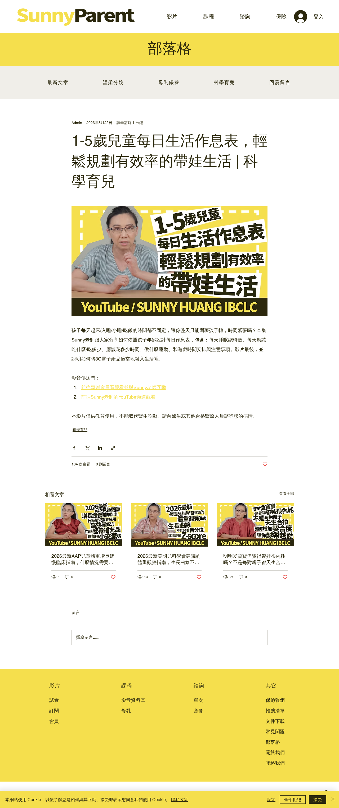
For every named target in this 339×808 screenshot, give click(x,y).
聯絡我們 (275, 763)
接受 (317, 799)
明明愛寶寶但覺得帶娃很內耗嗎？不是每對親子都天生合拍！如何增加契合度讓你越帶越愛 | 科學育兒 (254, 559)
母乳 (126, 710)
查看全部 (286, 493)
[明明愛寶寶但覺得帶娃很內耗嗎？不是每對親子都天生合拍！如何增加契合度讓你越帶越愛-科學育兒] (255, 524)
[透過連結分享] (112, 447)
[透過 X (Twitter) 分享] (87, 447)
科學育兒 (80, 430)
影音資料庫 (133, 700)
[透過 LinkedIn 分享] (99, 447)
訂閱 (54, 710)
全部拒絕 (292, 799)
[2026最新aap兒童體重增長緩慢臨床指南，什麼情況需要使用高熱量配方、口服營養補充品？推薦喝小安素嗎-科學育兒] (83, 524)
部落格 (273, 742)
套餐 (198, 710)
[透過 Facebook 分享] (74, 447)
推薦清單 (275, 710)
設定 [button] (271, 799)
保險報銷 (275, 700)
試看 (54, 700)
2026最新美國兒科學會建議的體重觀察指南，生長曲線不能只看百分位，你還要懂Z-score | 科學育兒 (169, 559)
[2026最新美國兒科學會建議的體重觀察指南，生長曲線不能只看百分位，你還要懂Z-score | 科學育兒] (169, 525)
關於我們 (275, 752)
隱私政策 (179, 799)
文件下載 (275, 721)
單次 (198, 700)
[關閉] (332, 799)
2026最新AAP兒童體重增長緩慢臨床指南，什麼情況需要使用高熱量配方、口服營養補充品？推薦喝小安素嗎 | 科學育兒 (82, 559)
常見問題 (275, 731)
